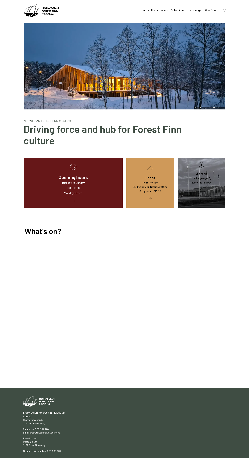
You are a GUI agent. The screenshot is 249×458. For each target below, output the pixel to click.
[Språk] (224, 10)
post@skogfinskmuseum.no (45, 432)
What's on (211, 10)
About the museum (154, 10)
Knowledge (194, 10)
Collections (177, 10)
